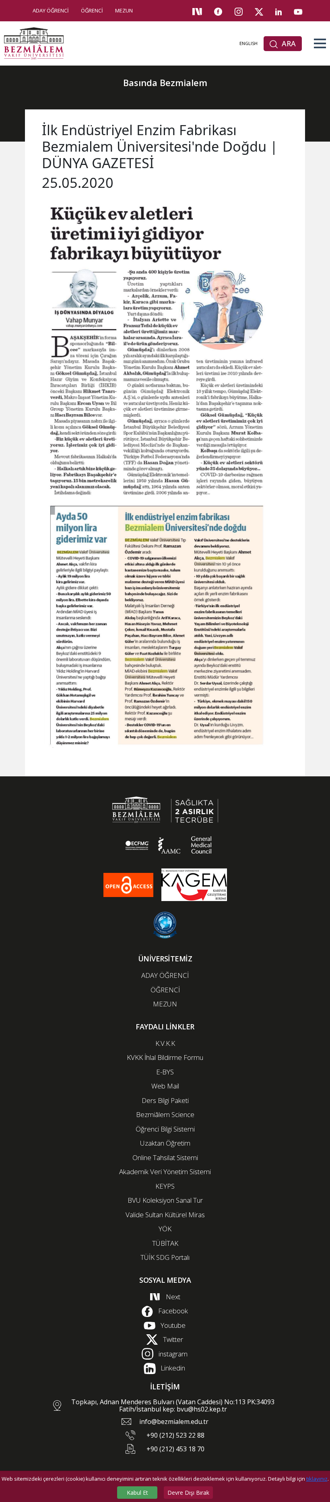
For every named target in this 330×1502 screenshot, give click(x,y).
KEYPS (165, 1186)
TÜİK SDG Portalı (165, 1257)
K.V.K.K (165, 1043)
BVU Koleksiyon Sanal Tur (165, 1200)
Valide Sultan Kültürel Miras (165, 1214)
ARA (288, 43)
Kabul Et (137, 1492)
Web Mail (165, 1085)
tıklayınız (317, 1478)
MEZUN (124, 10)
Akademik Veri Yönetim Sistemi (165, 1171)
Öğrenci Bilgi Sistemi (165, 1129)
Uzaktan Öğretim (165, 1143)
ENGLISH (248, 43)
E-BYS (165, 1071)
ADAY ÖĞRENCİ (51, 10)
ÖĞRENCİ (92, 10)
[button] (320, 43)
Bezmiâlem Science (165, 1114)
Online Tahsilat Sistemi (165, 1157)
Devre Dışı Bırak (188, 1492)
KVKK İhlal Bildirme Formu (165, 1057)
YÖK (165, 1228)
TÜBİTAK (165, 1243)
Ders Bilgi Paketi (165, 1100)
